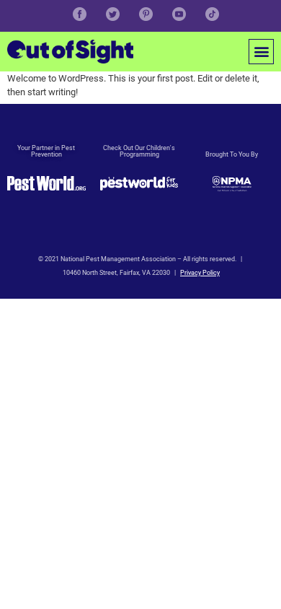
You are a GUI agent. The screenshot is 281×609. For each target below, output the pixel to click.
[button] (261, 51)
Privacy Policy (200, 272)
